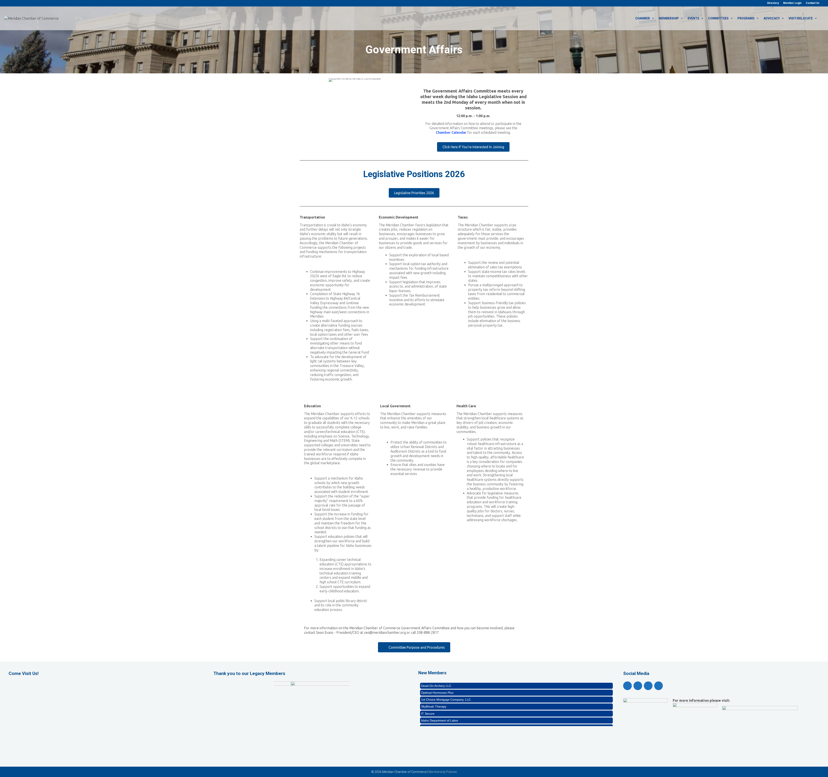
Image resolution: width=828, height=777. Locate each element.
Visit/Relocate (801, 18)
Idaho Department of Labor (439, 699)
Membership (669, 18)
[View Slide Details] (311, 697)
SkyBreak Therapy (433, 685)
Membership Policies (442, 772)
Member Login (792, 3)
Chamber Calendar (451, 132)
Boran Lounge (431, 712)
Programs (745, 18)
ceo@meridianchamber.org (385, 632)
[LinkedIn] (658, 685)
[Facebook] (627, 685)
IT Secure (427, 692)
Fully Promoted (431, 719)
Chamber (642, 18)
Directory (773, 3)
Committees (718, 18)
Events (693, 18)
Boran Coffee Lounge (435, 706)
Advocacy (772, 18)
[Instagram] (648, 685)
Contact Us (812, 3)
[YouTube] (638, 685)
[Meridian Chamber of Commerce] (31, 18)
